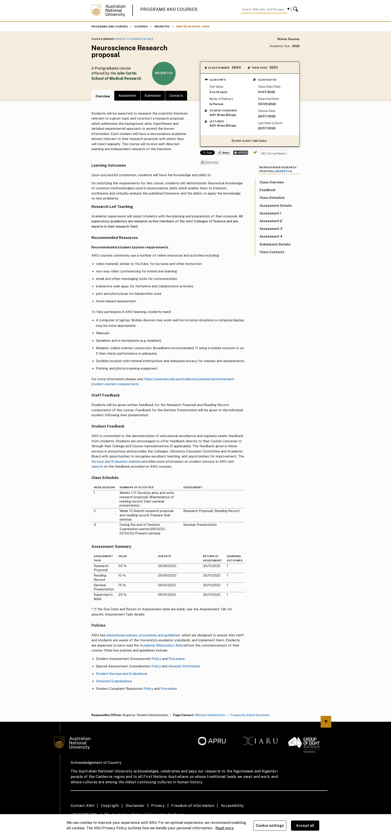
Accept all (305, 825)
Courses (141, 26)
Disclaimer (135, 805)
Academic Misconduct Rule (161, 645)
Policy (156, 659)
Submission (153, 95)
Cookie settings (270, 825)
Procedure (177, 659)
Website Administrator (210, 715)
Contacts (176, 95)
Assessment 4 (271, 236)
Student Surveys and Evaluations (121, 674)
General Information (184, 666)
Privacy (158, 805)
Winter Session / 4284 (193, 26)
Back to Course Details (135, 39)
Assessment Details (276, 205)
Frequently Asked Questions (250, 715)
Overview (102, 96)
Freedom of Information (192, 805)
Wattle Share (240, 152)
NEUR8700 (162, 26)
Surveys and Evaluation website (116, 461)
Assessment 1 (270, 213)
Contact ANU (82, 805)
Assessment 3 (271, 229)
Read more (224, 828)
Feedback (267, 190)
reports (97, 466)
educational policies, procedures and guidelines (143, 635)
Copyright (110, 805)
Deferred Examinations (114, 681)
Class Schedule (272, 198)
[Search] (296, 9)
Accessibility (232, 805)
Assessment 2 (271, 221)
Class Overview (272, 182)
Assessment (127, 95)
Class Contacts (272, 252)
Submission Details (275, 244)
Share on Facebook (224, 152)
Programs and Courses (169, 9)
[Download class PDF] (209, 162)
